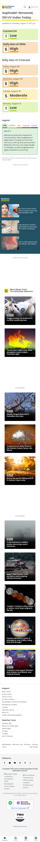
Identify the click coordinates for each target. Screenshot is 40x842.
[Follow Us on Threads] (25, 763)
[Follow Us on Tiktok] (20, 763)
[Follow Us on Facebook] (4, 763)
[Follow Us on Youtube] (14, 763)
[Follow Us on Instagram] (9, 763)
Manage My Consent (9, 705)
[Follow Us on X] (30, 763)
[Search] (25, 7)
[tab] (4, 126)
